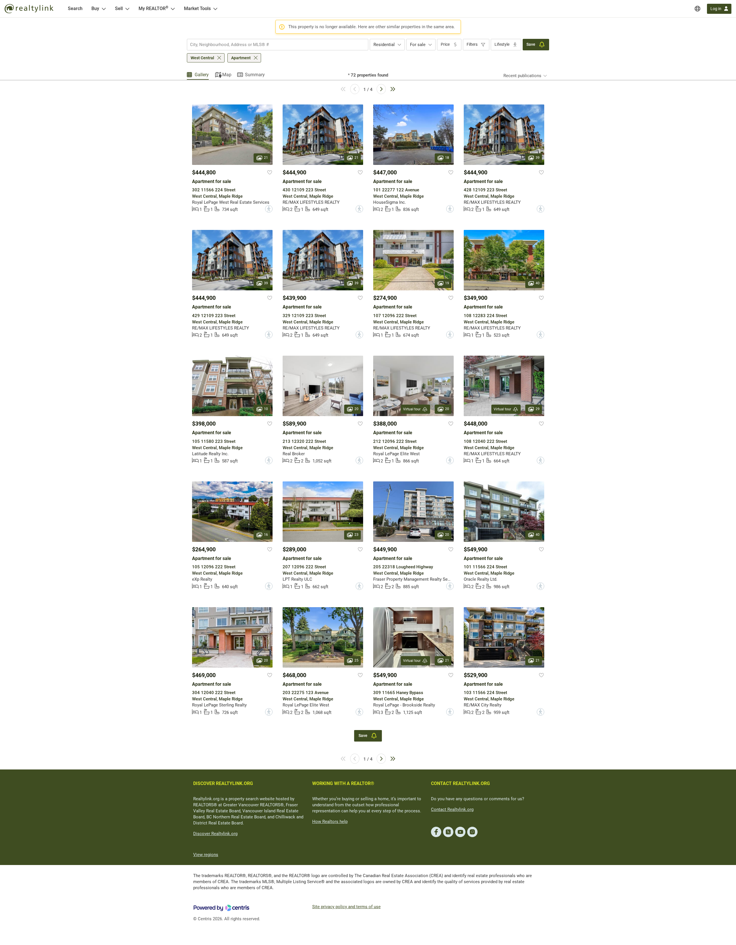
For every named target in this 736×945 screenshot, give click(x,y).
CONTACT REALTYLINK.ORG (460, 783)
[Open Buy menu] (103, 8)
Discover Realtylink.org (215, 833)
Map (226, 74)
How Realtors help (330, 821)
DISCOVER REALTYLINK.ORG (223, 783)
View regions (205, 854)
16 (266, 535)
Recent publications (522, 75)
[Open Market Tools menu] (215, 8)
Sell (119, 8)
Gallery (202, 74)
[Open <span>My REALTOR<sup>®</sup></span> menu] (172, 8)
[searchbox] (274, 44)
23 (356, 535)
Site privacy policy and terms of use (346, 906)
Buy (95, 8)
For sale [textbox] (417, 44)
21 (266, 158)
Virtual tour (412, 409)
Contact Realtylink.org (452, 809)
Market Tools (197, 8)
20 (356, 409)
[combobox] (277, 44)
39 (538, 158)
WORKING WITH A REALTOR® (343, 783)
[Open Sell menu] (127, 8)
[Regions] (697, 8)
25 (356, 660)
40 (538, 283)
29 (538, 409)
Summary (255, 74)
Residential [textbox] (384, 44)
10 (266, 409)
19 (447, 283)
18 (447, 158)
